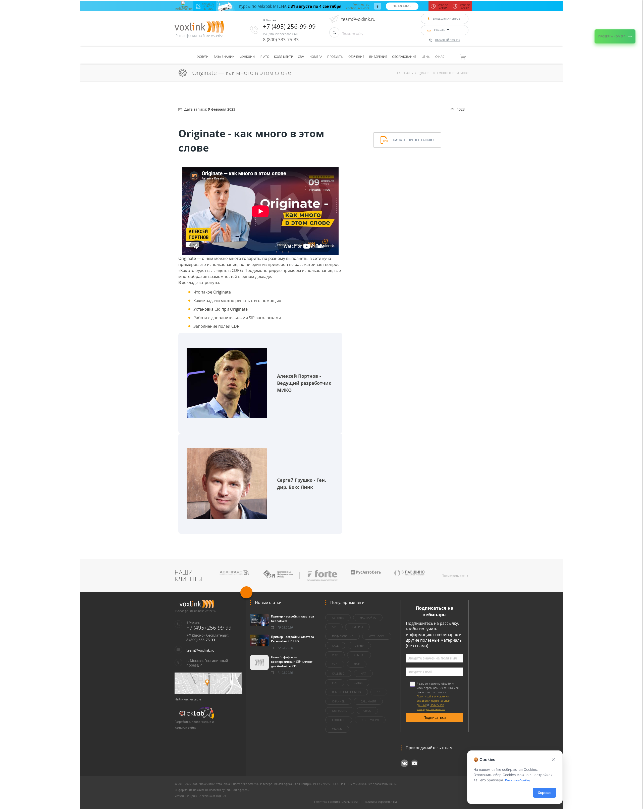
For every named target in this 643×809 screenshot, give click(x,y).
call (335, 645)
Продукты (335, 57)
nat (363, 673)
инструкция (370, 720)
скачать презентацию (412, 139)
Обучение (356, 57)
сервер (359, 645)
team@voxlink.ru (358, 19)
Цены (425, 57)
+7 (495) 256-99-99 (289, 26)
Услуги (202, 57)
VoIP (335, 655)
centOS (359, 655)
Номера (315, 57)
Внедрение (378, 57)
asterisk (338, 618)
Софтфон (338, 720)
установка (377, 636)
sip (334, 627)
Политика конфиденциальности (336, 801)
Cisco (367, 710)
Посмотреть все (453, 576)
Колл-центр (283, 57)
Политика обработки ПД (380, 801)
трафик (337, 729)
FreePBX (357, 627)
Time (357, 664)
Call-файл (368, 701)
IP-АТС (264, 57)
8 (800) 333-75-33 (281, 39)
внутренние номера (346, 692)
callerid (338, 673)
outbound (339, 710)
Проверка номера (611, 36)
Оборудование (404, 57)
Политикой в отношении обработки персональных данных (433, 700)
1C (379, 692)
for (334, 683)
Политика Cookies (517, 780)
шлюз (357, 683)
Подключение (342, 636)
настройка (368, 618)
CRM (301, 57)
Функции (247, 57)
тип (335, 664)
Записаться (402, 6)
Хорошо (544, 792)
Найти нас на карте (188, 699)
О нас (440, 57)
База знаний (224, 57)
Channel (338, 701)
